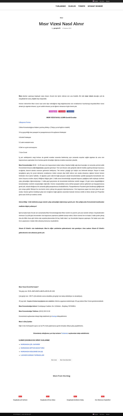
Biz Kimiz (102, 1)
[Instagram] (17, 1)
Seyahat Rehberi (95, 6)
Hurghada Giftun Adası (47, 400)
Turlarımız (61, 6)
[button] (107, 6)
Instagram (53, 111)
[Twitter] (59, 87)
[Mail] (20, 1)
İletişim (108, 1)
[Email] (63, 87)
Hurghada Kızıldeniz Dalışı (75, 400)
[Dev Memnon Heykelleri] (102, 388)
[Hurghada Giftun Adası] (47, 388)
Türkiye (81, 6)
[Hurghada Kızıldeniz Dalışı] (75, 388)
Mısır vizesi (54, 360)
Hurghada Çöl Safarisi (20, 400)
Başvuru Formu (25, 122)
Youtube (62, 111)
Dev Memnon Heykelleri (102, 400)
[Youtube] (23, 1)
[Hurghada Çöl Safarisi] (20, 388)
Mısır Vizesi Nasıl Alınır (65, 360)
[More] (68, 87)
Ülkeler (72, 6)
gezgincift (57, 28)
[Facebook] (14, 1)
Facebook (71, 111)
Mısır (61, 18)
